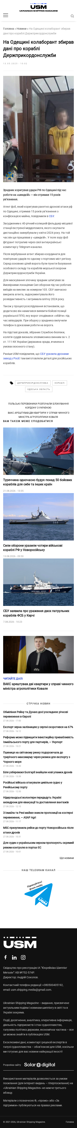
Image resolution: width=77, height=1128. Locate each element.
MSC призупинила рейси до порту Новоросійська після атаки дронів (38, 830)
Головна (8, 28)
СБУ (51, 216)
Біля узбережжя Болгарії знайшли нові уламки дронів (37, 772)
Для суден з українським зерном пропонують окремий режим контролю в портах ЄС (38, 845)
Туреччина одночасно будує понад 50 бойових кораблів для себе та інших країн (37, 482)
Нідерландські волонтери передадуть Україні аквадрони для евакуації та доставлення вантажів (36, 800)
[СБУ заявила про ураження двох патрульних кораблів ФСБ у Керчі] (38, 582)
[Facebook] (5, 957)
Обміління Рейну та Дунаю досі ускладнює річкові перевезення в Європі (35, 714)
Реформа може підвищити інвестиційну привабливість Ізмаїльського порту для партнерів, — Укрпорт (38, 740)
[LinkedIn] (14, 957)
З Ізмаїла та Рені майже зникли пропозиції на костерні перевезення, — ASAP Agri (38, 815)
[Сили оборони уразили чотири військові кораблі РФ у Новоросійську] (38, 516)
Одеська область (38, 389)
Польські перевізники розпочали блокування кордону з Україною (38, 405)
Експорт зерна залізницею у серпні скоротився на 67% (38, 727)
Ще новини (67, 858)
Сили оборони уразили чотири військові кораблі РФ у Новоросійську (32, 548)
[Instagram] (23, 957)
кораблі (60, 383)
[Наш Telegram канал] (38, 894)
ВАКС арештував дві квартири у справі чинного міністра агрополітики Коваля (38, 414)
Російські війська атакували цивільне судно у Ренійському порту (32, 785)
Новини (21, 28)
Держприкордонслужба (32, 383)
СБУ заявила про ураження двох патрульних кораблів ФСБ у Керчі (36, 613)
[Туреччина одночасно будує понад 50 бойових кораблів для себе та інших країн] (38, 451)
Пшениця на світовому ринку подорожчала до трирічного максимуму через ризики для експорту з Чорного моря (36, 757)
